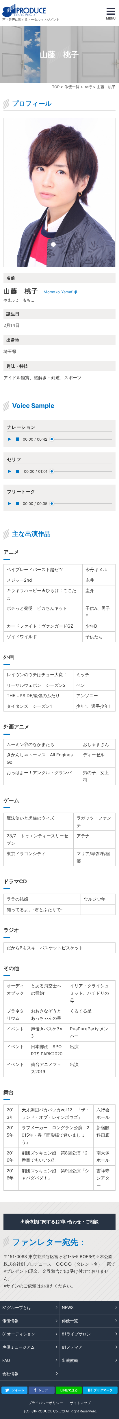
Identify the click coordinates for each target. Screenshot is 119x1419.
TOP (56, 86)
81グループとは (16, 1307)
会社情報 (10, 1373)
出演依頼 (70, 1360)
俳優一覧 (71, 86)
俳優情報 (10, 1320)
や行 (88, 86)
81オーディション (18, 1333)
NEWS (68, 1307)
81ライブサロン (76, 1333)
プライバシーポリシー (45, 1403)
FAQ (6, 1360)
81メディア (72, 1347)
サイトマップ (80, 1403)
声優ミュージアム (18, 1347)
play (9, 439)
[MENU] (111, 13)
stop (17, 439)
